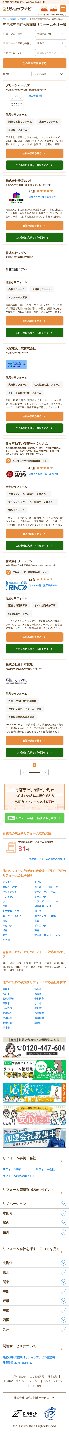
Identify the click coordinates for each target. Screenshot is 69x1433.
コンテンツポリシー (54, 1381)
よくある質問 (37, 1376)
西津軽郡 (39, 1013)
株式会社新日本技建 (19, 664)
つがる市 (7, 1008)
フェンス (7, 901)
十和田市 (39, 998)
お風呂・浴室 (10, 886)
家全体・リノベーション (47, 935)
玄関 (36, 920)
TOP (5, 19)
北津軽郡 (7, 1022)
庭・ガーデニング (12, 915)
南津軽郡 (39, 1017)
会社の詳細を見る (34, 153)
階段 (5, 920)
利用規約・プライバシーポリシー (21, 1381)
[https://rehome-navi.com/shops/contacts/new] (34, 1138)
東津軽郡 (7, 1013)
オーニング (40, 896)
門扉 (5, 906)
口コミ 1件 (34, 196)
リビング (7, 925)
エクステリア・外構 (45, 915)
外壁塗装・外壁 (11, 911)
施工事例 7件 (51, 473)
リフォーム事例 (12, 1169)
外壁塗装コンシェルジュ (17, 1362)
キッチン (7, 882)
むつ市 (38, 1003)
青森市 (6, 988)
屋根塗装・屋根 (42, 906)
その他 (6, 940)
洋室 (5, 930)
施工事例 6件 (50, 585)
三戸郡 (23, 19)
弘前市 (38, 988)
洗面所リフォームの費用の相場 (45, 858)
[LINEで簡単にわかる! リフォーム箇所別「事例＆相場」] (34, 1070)
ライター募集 (34, 1386)
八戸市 (6, 993)
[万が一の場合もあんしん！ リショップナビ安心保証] (34, 1115)
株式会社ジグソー (18, 253)
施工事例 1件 (35, 95)
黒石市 (38, 993)
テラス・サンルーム (45, 891)
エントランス (10, 896)
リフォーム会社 (45, 1169)
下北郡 (6, 1027)
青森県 (13, 19)
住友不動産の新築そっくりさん (27, 443)
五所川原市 (8, 998)
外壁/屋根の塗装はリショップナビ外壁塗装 (29, 1357)
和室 (36, 930)
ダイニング (40, 925)
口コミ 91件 (34, 585)
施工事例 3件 (49, 196)
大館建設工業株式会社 (21, 348)
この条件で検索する (34, 63)
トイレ (38, 882)
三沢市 (6, 1003)
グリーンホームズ (18, 85)
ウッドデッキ (10, 891)
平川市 (38, 1008)
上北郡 (38, 1022)
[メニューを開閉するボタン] (63, 8)
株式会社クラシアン (19, 561)
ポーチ (38, 911)
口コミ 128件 (35, 473)
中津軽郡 (7, 1017)
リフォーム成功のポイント (19, 1176)
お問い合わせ (19, 1376)
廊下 (5, 935)
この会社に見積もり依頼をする (34, 165)
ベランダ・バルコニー (46, 901)
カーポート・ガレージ (46, 886)
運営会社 (52, 1376)
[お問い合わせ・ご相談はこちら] (34, 1047)
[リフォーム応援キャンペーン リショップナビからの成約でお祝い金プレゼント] (34, 1093)
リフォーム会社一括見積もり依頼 (34, 818)
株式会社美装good (18, 180)
